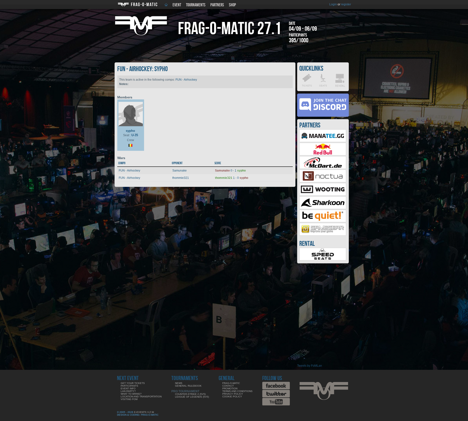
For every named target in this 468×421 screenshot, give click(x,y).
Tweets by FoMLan (309, 365)
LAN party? (128, 391)
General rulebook (188, 385)
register (346, 4)
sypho (130, 131)
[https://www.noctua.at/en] (322, 181)
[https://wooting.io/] (322, 194)
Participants (129, 385)
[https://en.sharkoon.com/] (322, 208)
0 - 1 (230, 170)
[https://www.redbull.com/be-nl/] (322, 154)
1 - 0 (231, 178)
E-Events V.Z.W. (144, 412)
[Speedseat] (322, 259)
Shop (232, 5)
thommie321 (180, 178)
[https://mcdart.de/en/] (322, 168)
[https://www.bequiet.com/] (322, 221)
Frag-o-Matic (231, 383)
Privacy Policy (232, 393)
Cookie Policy (232, 396)
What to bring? (131, 393)
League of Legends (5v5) (192, 396)
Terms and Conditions (237, 391)
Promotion (229, 388)
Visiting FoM (129, 399)
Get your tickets (133, 383)
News (178, 383)
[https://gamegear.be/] (322, 234)
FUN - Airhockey (186, 79)
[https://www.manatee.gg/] (322, 141)
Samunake (179, 170)
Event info (128, 388)
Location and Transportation (141, 396)
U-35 (134, 135)
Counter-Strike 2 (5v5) (190, 394)
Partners (217, 5)
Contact (228, 385)
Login (333, 4)
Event (177, 5)
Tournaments (195, 5)
